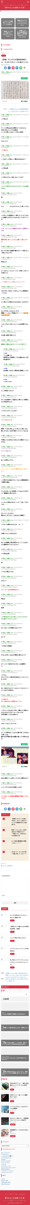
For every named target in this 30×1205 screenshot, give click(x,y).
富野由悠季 (9, 865)
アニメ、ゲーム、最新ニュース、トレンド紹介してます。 (15, 1200)
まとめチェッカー (6, 1166)
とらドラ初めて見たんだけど (18, 938)
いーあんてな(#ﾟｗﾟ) (7, 1156)
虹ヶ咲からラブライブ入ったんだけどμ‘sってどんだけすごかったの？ (19, 962)
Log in (3, 1179)
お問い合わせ (22, 1194)
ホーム (6, 1194)
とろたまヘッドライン (7, 1170)
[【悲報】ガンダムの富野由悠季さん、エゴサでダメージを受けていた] (16, 67)
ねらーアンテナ (5, 1152)
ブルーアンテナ (5, 1162)
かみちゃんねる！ (6, 1161)
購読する (6, 986)
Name (3, 895)
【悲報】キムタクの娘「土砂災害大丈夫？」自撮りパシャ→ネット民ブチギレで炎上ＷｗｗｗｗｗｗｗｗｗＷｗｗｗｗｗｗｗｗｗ (16, 975)
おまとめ (3, 1164)
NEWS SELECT (5, 1169)
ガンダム (5, 865)
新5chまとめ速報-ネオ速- (15, 7)
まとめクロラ (5, 1154)
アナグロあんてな (6, 1157)
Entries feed (4, 1180)
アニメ (4, 863)
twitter (16, 1194)
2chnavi (3, 1159)
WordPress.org (5, 1184)
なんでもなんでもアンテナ (8, 1167)
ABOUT (11, 1194)
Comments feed (5, 1182)
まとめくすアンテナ (6, 1172)
